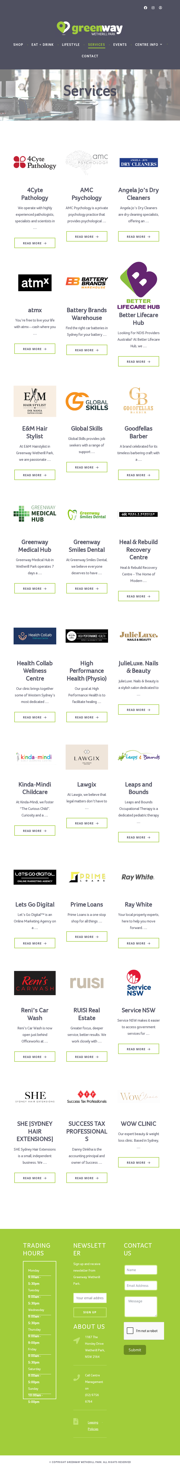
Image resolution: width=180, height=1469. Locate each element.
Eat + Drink (43, 45)
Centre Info (146, 45)
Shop (18, 45)
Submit (135, 1349)
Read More (32, 243)
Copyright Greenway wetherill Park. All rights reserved (91, 1462)
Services (96, 45)
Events (120, 45)
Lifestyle (71, 45)
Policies (93, 1429)
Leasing (93, 1422)
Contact (90, 56)
